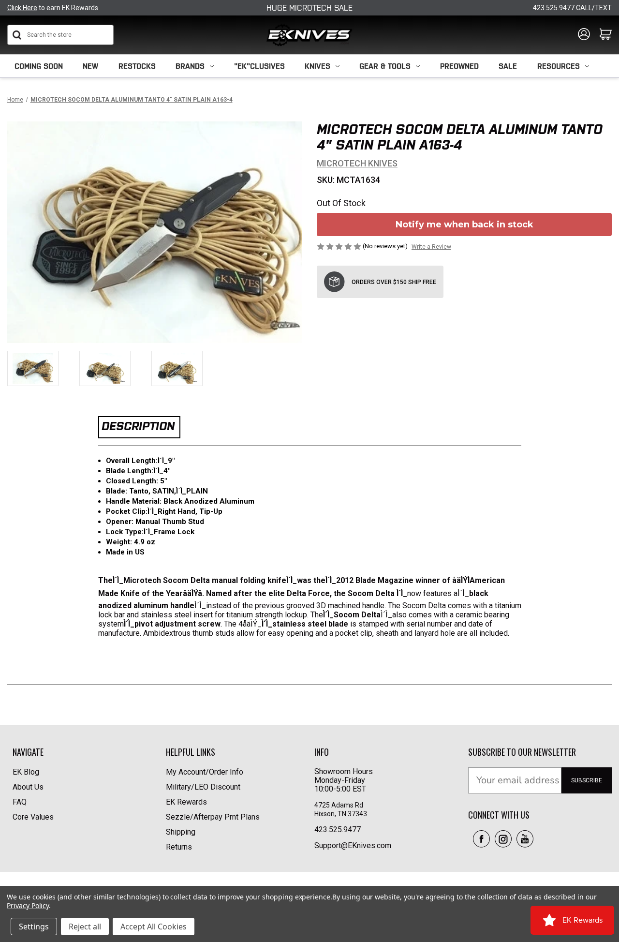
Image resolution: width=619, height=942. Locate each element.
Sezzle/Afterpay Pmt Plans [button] (213, 817)
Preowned (459, 66)
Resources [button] (558, 66)
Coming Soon (39, 66)
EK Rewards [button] (186, 802)
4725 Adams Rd (338, 805)
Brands (190, 66)
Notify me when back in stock (464, 224)
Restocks (137, 66)
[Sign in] (584, 35)
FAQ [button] (20, 802)
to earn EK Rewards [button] (52, 8)
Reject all (85, 926)
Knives (317, 66)
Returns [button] (179, 847)
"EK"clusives (259, 66)
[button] (481, 839)
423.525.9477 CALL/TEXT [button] (572, 8)
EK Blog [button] (26, 772)
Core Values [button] (33, 817)
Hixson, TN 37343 (341, 814)
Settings (34, 926)
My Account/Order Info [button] (204, 772)
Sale (508, 66)
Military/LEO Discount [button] (203, 787)
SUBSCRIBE (586, 780)
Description (138, 426)
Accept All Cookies (153, 926)
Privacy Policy (28, 905)
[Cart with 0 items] (606, 35)
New (90, 66)
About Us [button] (28, 787)
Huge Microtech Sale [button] (309, 7)
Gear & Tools (385, 66)
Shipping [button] (180, 832)
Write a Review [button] (431, 246)
